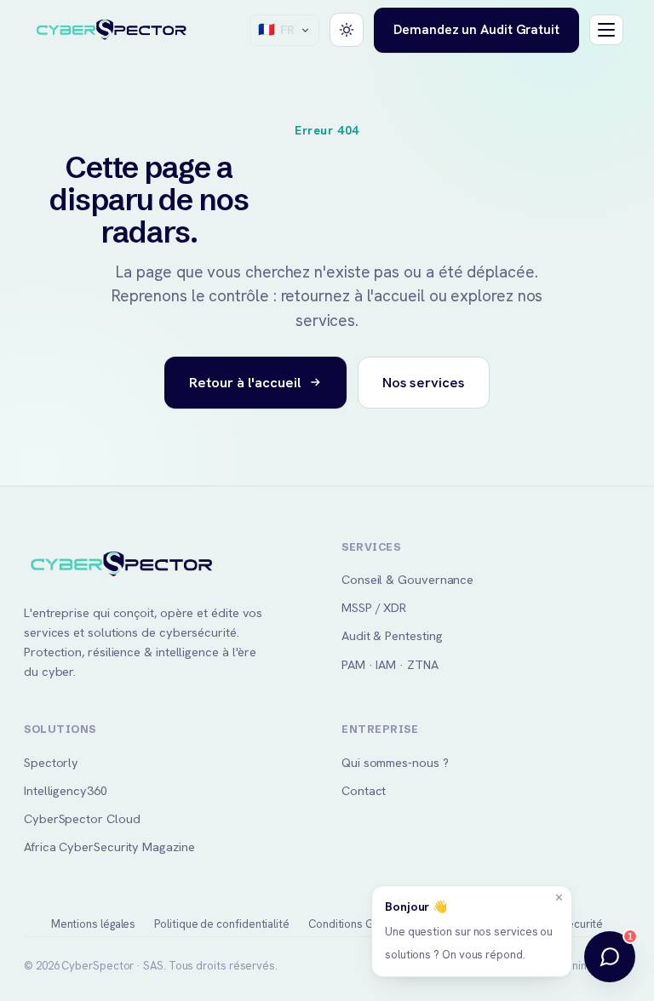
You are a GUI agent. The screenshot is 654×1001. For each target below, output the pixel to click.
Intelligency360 (65, 790)
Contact (363, 790)
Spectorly (51, 762)
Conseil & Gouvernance (407, 579)
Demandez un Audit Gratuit (476, 29)
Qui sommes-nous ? (395, 762)
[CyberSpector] (111, 30)
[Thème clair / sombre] (347, 30)
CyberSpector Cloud (82, 818)
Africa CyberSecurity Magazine (109, 846)
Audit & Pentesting (391, 635)
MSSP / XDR (373, 607)
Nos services (423, 382)
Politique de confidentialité (222, 924)
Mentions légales (93, 924)
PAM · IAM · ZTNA (390, 664)
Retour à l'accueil (245, 382)
